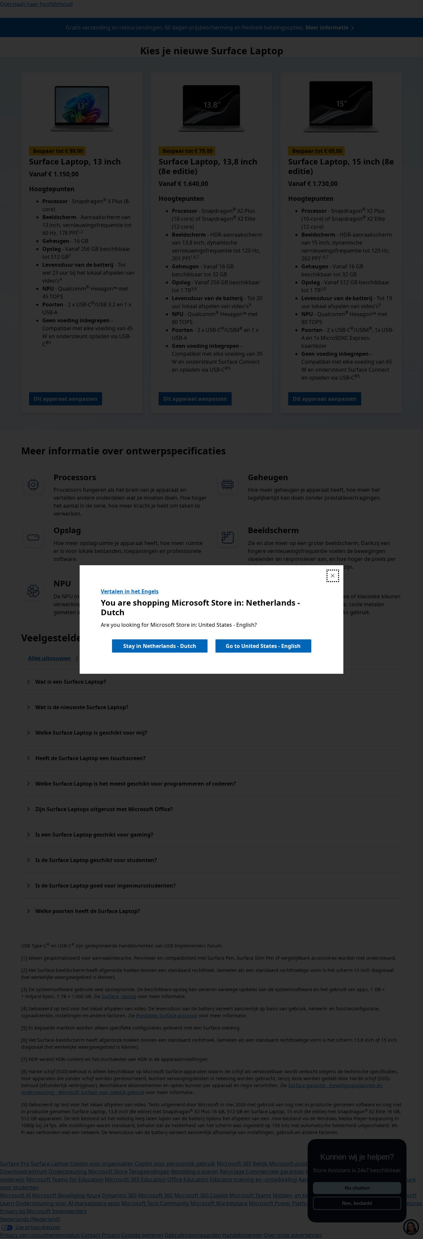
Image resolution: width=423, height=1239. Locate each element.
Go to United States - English (263, 646)
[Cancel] (332, 576)
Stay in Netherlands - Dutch (159, 646)
